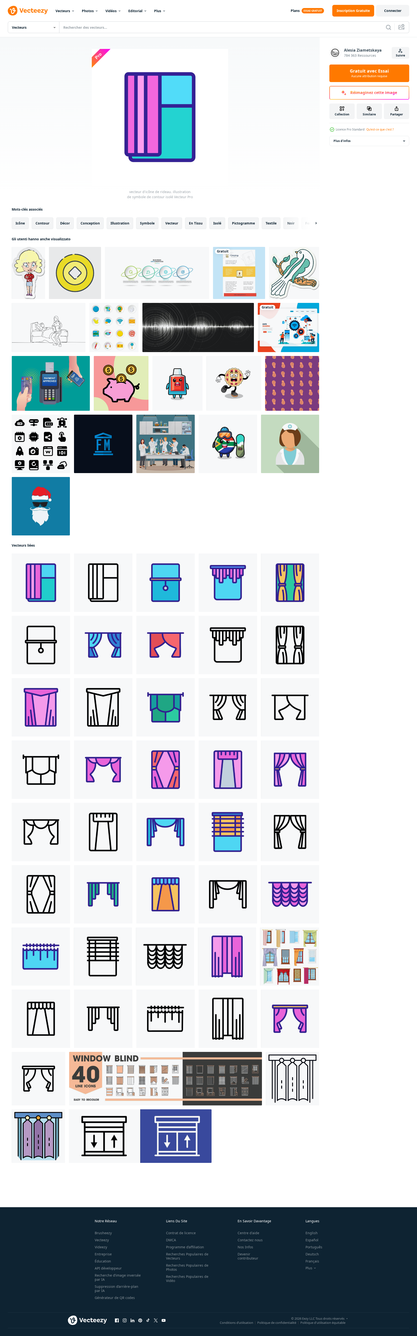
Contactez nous (250, 1240)
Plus (157, 11)
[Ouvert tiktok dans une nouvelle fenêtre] (148, 1320)
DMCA (171, 1240)
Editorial (135, 11)
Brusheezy (103, 1233)
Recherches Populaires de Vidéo (187, 1278)
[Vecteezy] (28, 11)
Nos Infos (245, 1247)
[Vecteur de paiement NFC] (51, 383)
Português (314, 1247)
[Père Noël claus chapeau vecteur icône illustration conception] (41, 506)
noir (291, 223)
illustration (120, 223)
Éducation (103, 1261)
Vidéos (111, 11)
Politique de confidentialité (276, 1322)
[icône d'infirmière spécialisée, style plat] (290, 444)
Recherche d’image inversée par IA (118, 1277)
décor (65, 223)
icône (20, 223)
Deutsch (312, 1254)
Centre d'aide (248, 1233)
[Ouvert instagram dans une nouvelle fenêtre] (125, 1320)
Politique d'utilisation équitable (322, 1322)
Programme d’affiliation (185, 1247)
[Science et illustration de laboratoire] (165, 444)
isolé (217, 223)
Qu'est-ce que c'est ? (380, 129)
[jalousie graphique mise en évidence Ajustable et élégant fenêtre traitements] (140, 1136)
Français (312, 1261)
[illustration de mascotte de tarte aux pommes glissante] (233, 383)
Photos (88, 11)
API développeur (108, 1268)
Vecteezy (102, 1240)
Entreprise (103, 1254)
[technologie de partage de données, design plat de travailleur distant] (288, 327)
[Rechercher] (388, 27)
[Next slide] (312, 223)
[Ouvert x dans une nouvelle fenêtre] (156, 1320)
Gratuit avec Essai (369, 73)
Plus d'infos (342, 141)
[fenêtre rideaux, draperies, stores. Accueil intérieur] (289, 956)
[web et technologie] (41, 444)
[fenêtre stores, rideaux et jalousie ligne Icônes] (165, 1078)
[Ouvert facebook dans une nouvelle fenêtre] (117, 1320)
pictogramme (243, 223)
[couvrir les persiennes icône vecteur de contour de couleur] (38, 1136)
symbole (147, 223)
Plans (295, 10)
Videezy (101, 1247)
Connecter (392, 10)
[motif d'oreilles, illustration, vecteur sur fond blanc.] (292, 383)
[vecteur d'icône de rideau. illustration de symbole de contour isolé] (41, 582)
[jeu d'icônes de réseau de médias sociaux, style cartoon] (114, 327)
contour (42, 223)
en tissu (196, 223)
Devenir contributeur (248, 1256)
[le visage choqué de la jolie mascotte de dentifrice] (177, 383)
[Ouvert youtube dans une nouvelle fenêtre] (164, 1320)
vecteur (171, 223)
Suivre (400, 55)
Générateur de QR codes (115, 1297)
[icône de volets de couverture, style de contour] (292, 1078)
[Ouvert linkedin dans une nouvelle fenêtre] (132, 1320)
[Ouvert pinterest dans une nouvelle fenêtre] (140, 1320)
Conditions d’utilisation (236, 1322)
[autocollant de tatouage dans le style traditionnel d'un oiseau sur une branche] (294, 273)
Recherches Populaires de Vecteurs (187, 1256)
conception (90, 223)
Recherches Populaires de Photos (187, 1267)
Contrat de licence (181, 1233)
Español (312, 1240)
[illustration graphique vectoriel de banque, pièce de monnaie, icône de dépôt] (121, 383)
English (312, 1233)
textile (271, 223)
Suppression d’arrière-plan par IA (116, 1288)
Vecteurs (63, 11)
